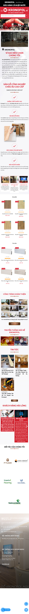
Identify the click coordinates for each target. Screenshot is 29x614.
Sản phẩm (14, 197)
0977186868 (7, 609)
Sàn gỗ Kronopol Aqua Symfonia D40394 (7, 235)
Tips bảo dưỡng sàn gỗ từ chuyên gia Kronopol (7, 395)
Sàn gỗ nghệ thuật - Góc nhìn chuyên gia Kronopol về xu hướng (21, 373)
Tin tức (14, 349)
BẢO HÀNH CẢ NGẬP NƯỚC (14, 5)
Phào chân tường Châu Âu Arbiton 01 (7, 261)
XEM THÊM (14, 323)
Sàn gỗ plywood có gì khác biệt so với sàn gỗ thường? (7, 372)
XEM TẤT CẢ (14, 400)
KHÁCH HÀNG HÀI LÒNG (14, 405)
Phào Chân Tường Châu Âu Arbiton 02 (21, 261)
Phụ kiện (14, 243)
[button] (27, 341)
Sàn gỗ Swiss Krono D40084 (7, 213)
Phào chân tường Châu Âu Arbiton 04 (7, 281)
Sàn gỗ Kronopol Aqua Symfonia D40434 (21, 235)
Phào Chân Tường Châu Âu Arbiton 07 (21, 281)
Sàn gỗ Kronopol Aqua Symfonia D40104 (21, 214)
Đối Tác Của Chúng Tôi (14, 447)
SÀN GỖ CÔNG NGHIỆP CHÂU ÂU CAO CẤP (15, 85)
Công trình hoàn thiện (14, 294)
